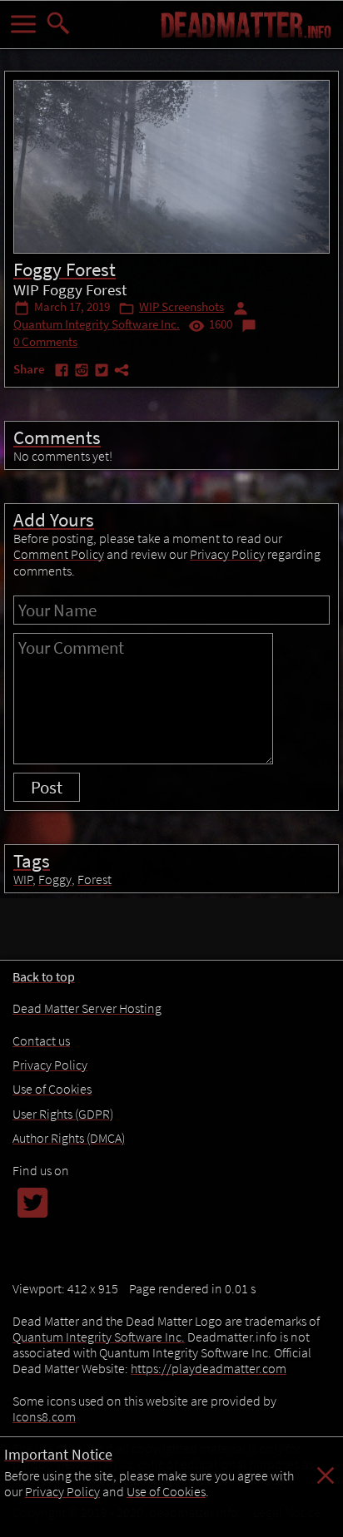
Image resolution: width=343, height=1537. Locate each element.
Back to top (43, 976)
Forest (94, 879)
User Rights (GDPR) (62, 1113)
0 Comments (45, 341)
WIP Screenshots (181, 306)
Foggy (55, 879)
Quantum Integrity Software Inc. (96, 324)
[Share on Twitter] (103, 373)
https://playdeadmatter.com (208, 1368)
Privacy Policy (62, 1491)
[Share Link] (121, 373)
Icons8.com (44, 1416)
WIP (22, 879)
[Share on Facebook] (63, 373)
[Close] (325, 1483)
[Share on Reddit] (83, 373)
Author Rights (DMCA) (68, 1137)
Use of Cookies (166, 1491)
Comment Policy (58, 554)
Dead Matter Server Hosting (87, 1008)
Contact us (41, 1040)
